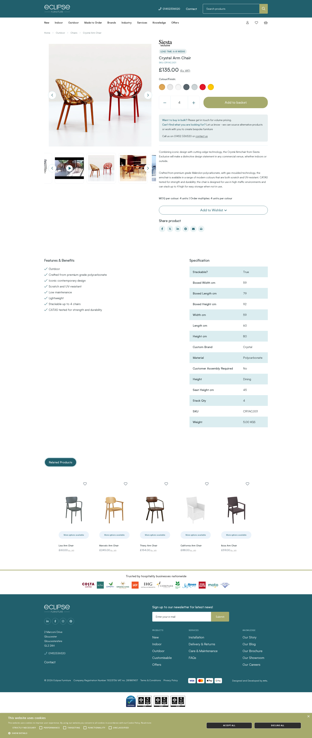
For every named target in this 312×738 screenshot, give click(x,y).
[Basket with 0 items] (265, 22)
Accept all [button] (229, 725)
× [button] (308, 716)
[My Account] (247, 22)
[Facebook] (162, 229)
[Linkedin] (178, 229)
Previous (52, 95)
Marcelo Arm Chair (109, 545)
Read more (146, 722)
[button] (79, 733)
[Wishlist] (256, 22)
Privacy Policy (170, 680)
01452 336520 (183, 136)
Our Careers (251, 664)
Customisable (162, 658)
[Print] (201, 229)
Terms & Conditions (150, 680)
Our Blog (249, 644)
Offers (156, 664)
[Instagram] (63, 621)
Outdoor (158, 651)
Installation (196, 637)
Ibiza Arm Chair (229, 545)
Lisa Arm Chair (66, 545)
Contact (191, 9)
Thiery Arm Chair (148, 545)
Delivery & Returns (202, 644)
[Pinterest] (185, 229)
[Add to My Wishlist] (85, 484)
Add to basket (236, 102)
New (155, 637)
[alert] (156, 725)
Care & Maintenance (203, 651)
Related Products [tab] (60, 462)
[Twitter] (170, 229)
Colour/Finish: (167, 79)
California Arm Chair (191, 545)
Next (148, 95)
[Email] (193, 229)
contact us (201, 136)
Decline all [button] (277, 725)
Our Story (249, 637)
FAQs (192, 658)
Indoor (157, 644)
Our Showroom (253, 658)
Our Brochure (252, 651)
